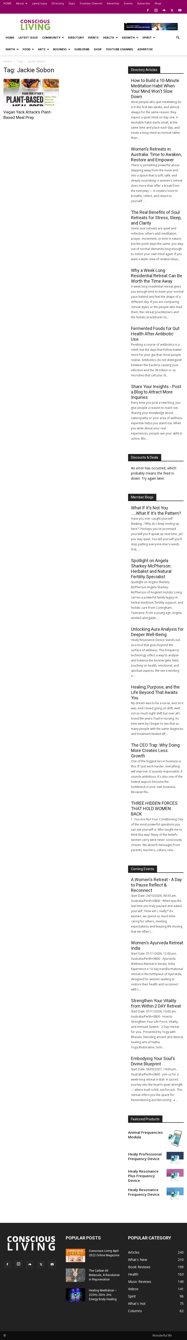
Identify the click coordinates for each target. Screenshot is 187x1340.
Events (128, 3)
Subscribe (143, 3)
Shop (158, 3)
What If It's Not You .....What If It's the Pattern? (156, 510)
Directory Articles (144, 70)
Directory (58, 3)
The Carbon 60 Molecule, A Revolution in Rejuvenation (104, 1275)
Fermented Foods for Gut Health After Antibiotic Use (155, 334)
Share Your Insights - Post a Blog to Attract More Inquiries (156, 392)
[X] (172, 10)
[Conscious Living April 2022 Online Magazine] (75, 1255)
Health (108, 37)
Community (51, 37)
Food (26, 49)
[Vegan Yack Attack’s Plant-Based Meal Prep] (31, 92)
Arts (42, 49)
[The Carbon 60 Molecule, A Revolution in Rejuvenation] (75, 1275)
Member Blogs (142, 497)
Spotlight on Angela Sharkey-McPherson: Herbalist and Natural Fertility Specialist (151, 568)
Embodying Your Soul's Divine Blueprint (153, 1061)
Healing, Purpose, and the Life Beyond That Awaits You (155, 692)
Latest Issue (39, 3)
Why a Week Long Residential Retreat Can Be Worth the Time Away (156, 276)
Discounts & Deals (144, 457)
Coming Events (142, 869)
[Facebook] (147, 10)
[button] (178, 37)
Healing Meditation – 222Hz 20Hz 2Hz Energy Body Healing (103, 1295)
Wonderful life (162, 1335)
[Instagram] (155, 10)
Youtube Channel (91, 3)
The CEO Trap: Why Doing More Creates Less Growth (155, 750)
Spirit (147, 37)
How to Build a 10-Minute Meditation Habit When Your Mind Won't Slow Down (155, 88)
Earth (10, 49)
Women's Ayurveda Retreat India (157, 945)
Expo (72, 3)
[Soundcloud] (164, 10)
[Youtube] (180, 10)
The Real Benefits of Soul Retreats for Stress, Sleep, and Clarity (156, 218)
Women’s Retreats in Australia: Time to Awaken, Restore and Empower (156, 154)
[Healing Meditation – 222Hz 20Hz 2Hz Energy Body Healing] (75, 1295)
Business (60, 49)
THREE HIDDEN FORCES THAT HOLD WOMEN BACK (154, 808)
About (20, 3)
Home (7, 61)
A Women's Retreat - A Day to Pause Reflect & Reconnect (156, 885)
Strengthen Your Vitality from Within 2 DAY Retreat (156, 1003)
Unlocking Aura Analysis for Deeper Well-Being (157, 632)
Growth (128, 37)
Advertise (113, 3)
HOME (7, 3)
